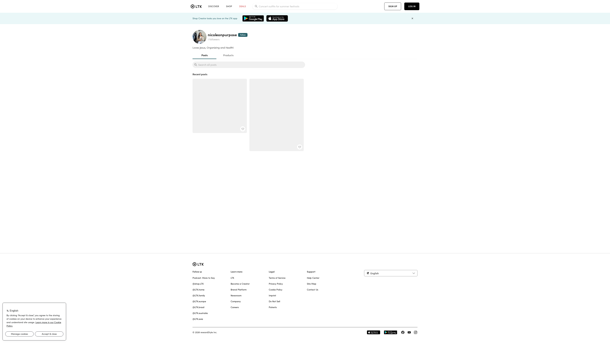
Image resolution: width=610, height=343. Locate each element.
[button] (390, 273)
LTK (232, 277)
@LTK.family (199, 295)
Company (236, 301)
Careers (235, 307)
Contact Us (312, 289)
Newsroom (236, 295)
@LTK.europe (199, 301)
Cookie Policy (275, 289)
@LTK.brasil (198, 307)
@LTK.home (198, 289)
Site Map (311, 283)
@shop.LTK (198, 283)
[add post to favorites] (242, 128)
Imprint (272, 295)
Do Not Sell (274, 301)
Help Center (313, 277)
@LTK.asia (198, 319)
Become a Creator (240, 283)
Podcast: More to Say (204, 277)
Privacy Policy (276, 283)
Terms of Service (277, 277)
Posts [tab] (204, 55)
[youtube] (409, 332)
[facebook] (403, 332)
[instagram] (415, 332)
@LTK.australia (200, 313)
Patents (273, 307)
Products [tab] (228, 55)
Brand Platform (239, 289)
